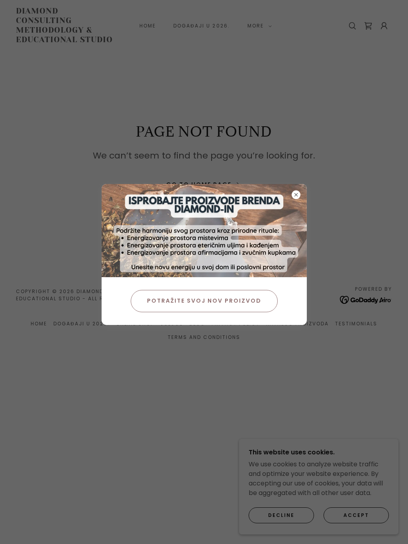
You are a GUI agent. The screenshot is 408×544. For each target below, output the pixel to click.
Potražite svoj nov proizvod (204, 301)
